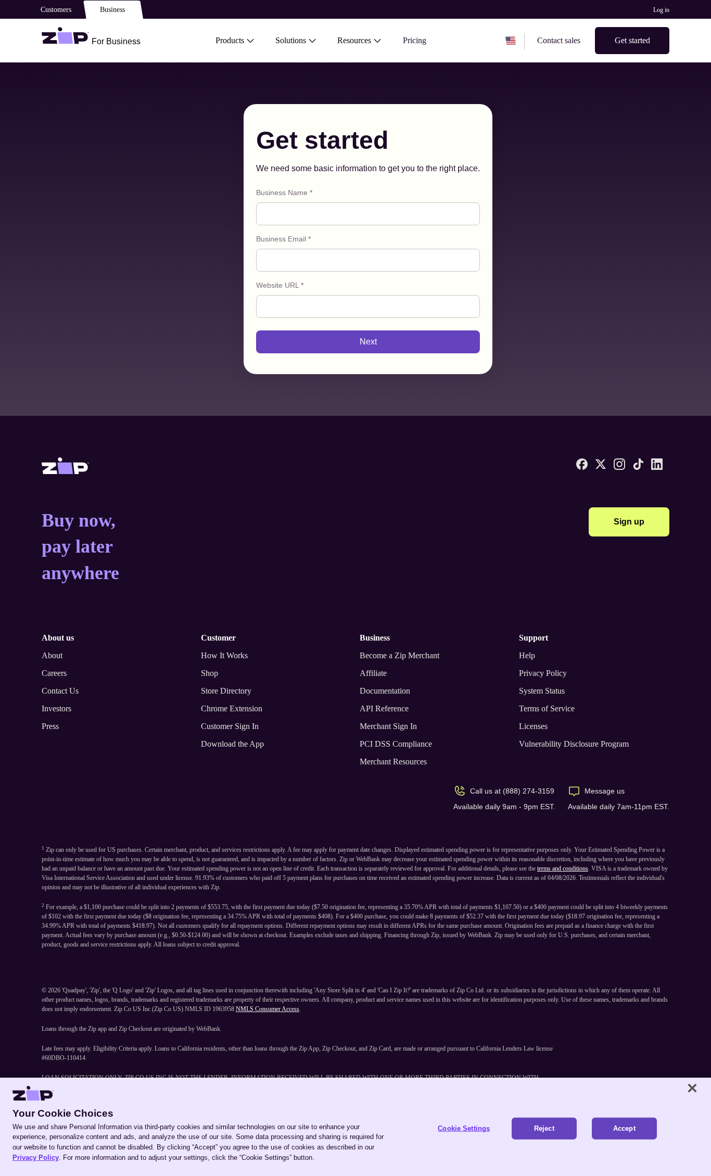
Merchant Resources (393, 761)
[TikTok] (638, 464)
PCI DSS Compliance (396, 743)
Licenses (533, 726)
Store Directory (226, 690)
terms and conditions (562, 868)
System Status (542, 690)
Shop (209, 673)
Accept (624, 1128)
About (52, 655)
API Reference (384, 708)
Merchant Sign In (388, 726)
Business (112, 10)
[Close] (692, 1088)
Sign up (629, 521)
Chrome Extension (231, 708)
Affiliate (373, 673)
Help (527, 655)
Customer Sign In (230, 726)
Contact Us (60, 690)
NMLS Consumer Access (267, 1009)
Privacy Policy (543, 673)
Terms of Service (547, 708)
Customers (56, 10)
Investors (56, 708)
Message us (605, 791)
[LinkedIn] (657, 464)
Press (50, 726)
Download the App (232, 743)
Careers (54, 673)
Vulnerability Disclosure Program (574, 743)
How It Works (224, 655)
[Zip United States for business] (66, 40)
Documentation (385, 690)
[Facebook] (582, 464)
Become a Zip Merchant (399, 655)
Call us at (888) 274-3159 (512, 791)
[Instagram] (619, 464)
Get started (632, 40)
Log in (661, 10)
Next (368, 341)
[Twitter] (600, 464)
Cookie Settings (464, 1128)
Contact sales (558, 40)
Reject (544, 1128)
